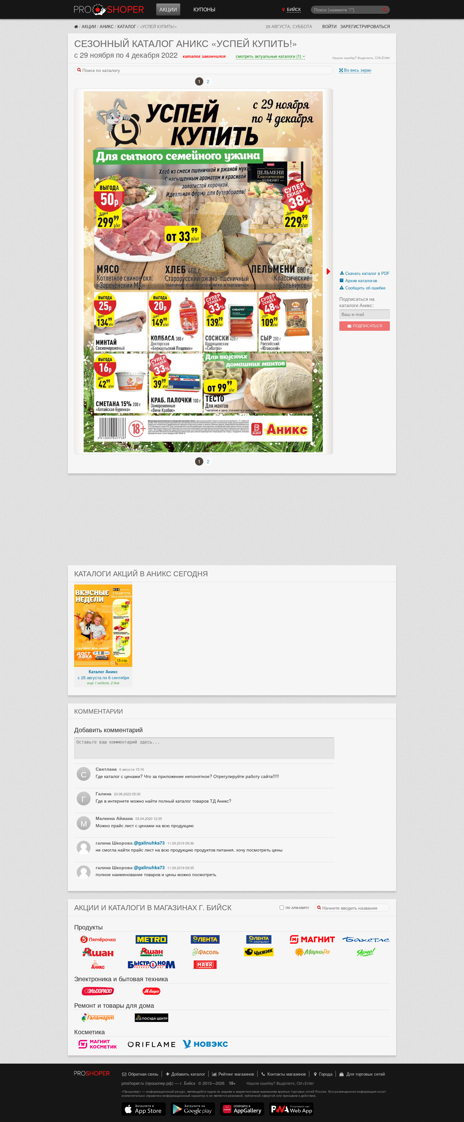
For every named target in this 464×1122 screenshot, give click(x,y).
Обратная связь (142, 1074)
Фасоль (205, 952)
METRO (151, 939)
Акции (168, 9)
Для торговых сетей (364, 1074)
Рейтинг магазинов (235, 1074)
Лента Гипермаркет (205, 939)
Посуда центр (151, 1018)
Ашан (98, 952)
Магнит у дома (312, 939)
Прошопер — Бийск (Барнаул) (109, 9)
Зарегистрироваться (365, 26)
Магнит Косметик (98, 1044)
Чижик (259, 952)
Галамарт (98, 1018)
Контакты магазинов (286, 1074)
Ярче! (366, 952)
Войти (329, 26)
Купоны (204, 9)
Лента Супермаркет (259, 939)
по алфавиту (297, 907)
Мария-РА (312, 952)
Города (325, 1074)
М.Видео (151, 991)
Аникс (107, 26)
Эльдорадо (98, 991)
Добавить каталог (187, 1074)
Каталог (126, 26)
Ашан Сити (151, 952)
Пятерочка (98, 939)
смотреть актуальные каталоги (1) (269, 56)
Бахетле (366, 939)
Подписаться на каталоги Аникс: (356, 302)
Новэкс (205, 1044)
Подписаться (367, 326)
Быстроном (151, 965)
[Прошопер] (76, 26)
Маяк (205, 965)
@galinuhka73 (149, 843)
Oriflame (151, 1044)
